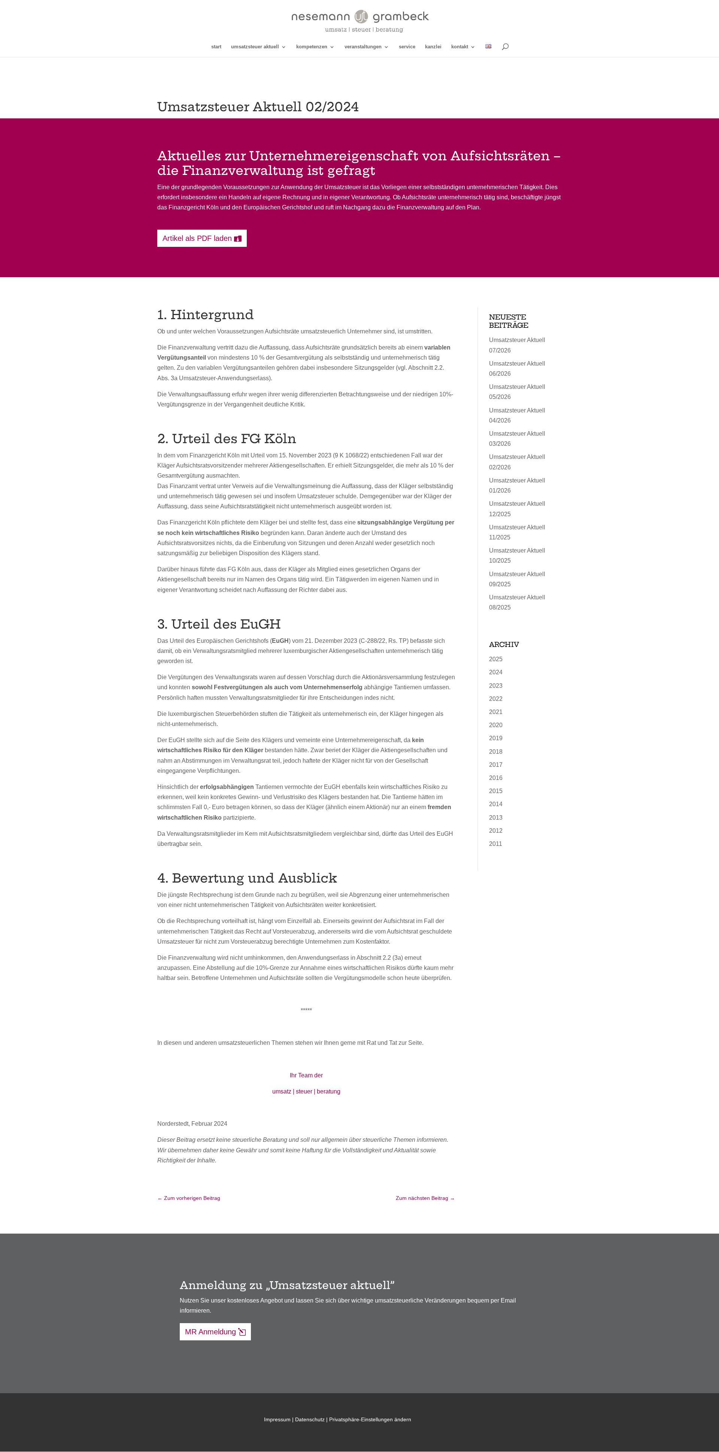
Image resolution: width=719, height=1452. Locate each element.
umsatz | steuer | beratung (306, 1091)
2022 (496, 699)
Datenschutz (310, 1419)
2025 (496, 659)
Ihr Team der (306, 1075)
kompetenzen (311, 46)
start (216, 46)
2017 (496, 765)
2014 (496, 804)
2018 (496, 751)
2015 (496, 791)
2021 (496, 712)
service (407, 46)
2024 (496, 672)
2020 (496, 725)
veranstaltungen (363, 46)
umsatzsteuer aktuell (255, 46)
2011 (495, 844)
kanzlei (433, 46)
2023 (496, 686)
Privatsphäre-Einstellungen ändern (370, 1419)
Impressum (277, 1419)
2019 (496, 738)
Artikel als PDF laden (197, 238)
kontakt (459, 46)
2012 (496, 831)
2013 (496, 817)
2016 (496, 778)
